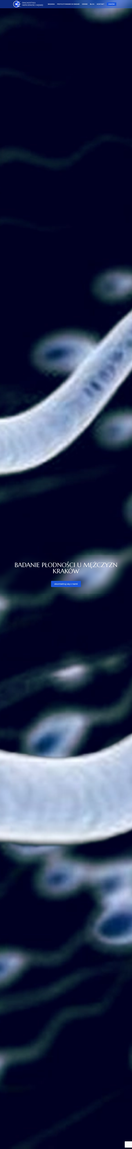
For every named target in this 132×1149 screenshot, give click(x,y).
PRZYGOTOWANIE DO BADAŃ (68, 4)
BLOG (92, 4)
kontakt (100, 4)
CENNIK (85, 4)
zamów (111, 4)
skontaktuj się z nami (66, 584)
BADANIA (51, 4)
